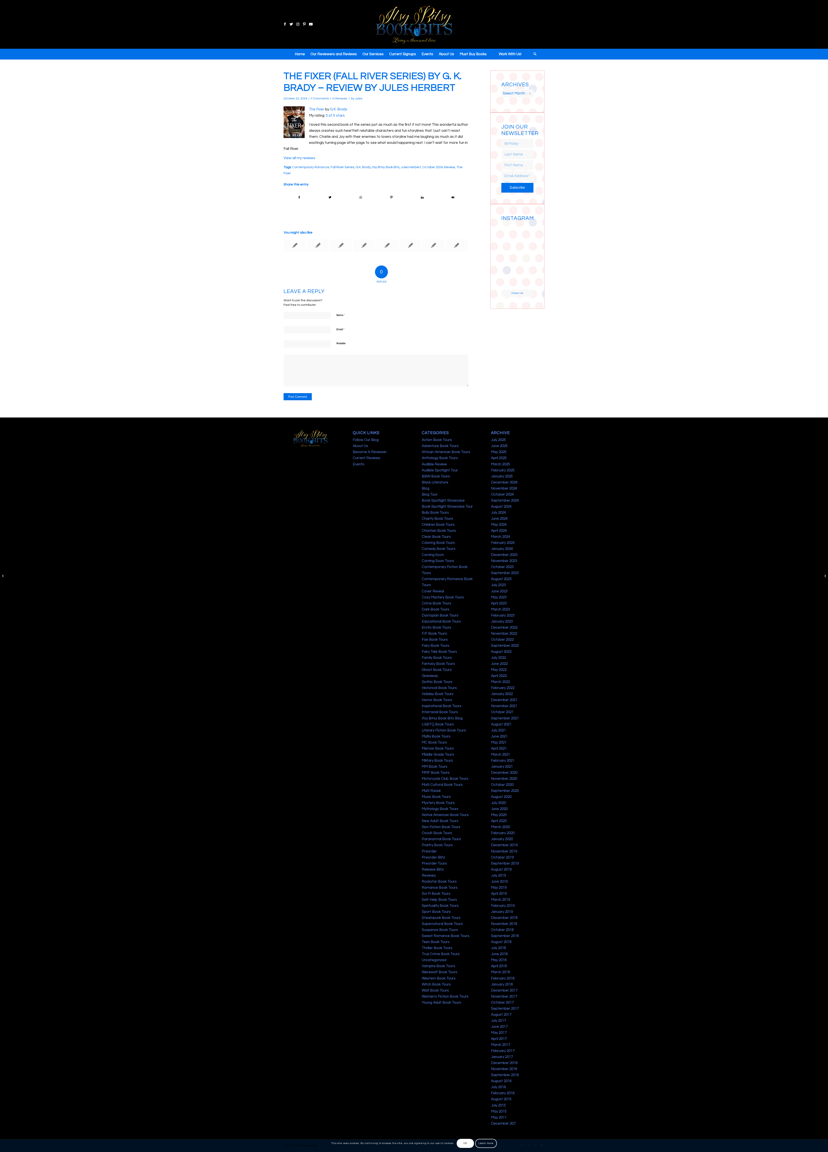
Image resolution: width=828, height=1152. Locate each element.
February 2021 (502, 761)
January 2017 (502, 1057)
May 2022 (499, 670)
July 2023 (498, 585)
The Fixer (316, 109)
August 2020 (501, 797)
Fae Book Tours (435, 640)
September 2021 (505, 718)
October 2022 (502, 640)
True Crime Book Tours (441, 954)
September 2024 (505, 500)
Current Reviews (366, 458)
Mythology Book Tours (440, 809)
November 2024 (504, 488)
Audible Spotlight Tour (440, 470)
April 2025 (499, 458)
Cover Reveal (433, 591)
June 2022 (499, 664)
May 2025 (499, 452)
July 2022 (498, 658)
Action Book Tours (437, 440)
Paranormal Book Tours (441, 839)
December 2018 (504, 918)
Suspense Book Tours (440, 930)
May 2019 (499, 888)
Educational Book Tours (441, 621)
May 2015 (499, 1111)
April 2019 (499, 894)
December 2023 (504, 555)
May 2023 (499, 597)
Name (340, 315)
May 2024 (499, 525)
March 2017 (500, 1045)
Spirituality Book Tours (440, 906)
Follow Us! (517, 293)
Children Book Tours (438, 525)
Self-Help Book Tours (439, 900)
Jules (358, 98)
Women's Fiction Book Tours (445, 996)
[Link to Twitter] (291, 24)
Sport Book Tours (436, 912)
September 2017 (505, 1009)
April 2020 (499, 821)
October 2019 (502, 857)
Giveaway (430, 676)
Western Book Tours (439, 978)
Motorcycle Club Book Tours (445, 779)
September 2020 (505, 791)
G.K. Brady (338, 109)
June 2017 (499, 1027)
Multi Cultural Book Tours (442, 785)
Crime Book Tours (436, 603)
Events (358, 464)
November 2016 (504, 1069)
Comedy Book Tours (438, 549)
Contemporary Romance (310, 167)
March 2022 (500, 682)
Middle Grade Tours (438, 754)
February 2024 (502, 543)
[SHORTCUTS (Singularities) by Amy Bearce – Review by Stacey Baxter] (387, 245)
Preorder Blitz (433, 857)
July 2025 (498, 440)
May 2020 (499, 815)
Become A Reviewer (370, 452)
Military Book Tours (437, 761)
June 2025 (499, 446)
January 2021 (502, 767)
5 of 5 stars (335, 116)
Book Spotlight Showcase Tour (447, 507)
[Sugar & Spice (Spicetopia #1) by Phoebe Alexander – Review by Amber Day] (341, 245)
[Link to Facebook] (285, 24)
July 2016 (498, 1087)
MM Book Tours (434, 767)
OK (465, 1143)
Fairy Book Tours (435, 646)
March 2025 (500, 464)
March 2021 (500, 754)
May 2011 (499, 1117)
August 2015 (501, 1099)
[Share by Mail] (453, 197)
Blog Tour (430, 494)
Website (341, 343)
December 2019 (504, 845)
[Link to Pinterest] (304, 24)
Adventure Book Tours (440, 446)
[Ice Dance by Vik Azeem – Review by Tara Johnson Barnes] (456, 245)
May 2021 (499, 742)
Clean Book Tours (436, 537)
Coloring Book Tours (438, 543)
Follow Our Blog (366, 440)
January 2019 (502, 912)
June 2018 (499, 954)
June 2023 (499, 591)
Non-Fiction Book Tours (441, 827)
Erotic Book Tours (436, 627)
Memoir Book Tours (438, 748)
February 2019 (502, 906)
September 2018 (505, 936)
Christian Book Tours (439, 531)
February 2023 (502, 615)
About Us (360, 446)
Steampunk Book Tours (441, 918)
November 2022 (504, 634)
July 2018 (498, 948)
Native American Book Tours (445, 815)
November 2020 (504, 779)
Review (449, 167)
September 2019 (505, 863)
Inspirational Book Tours (441, 706)
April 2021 (499, 748)
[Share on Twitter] (330, 197)
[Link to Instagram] (298, 24)
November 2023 (504, 561)
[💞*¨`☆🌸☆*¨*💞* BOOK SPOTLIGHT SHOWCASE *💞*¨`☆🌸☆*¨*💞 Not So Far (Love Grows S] (509, 264)
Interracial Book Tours (440, 712)
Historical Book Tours (439, 688)
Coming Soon (433, 555)
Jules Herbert (411, 167)
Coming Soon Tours (438, 561)
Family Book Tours (437, 658)
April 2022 (499, 676)
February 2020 (502, 833)
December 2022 (504, 627)
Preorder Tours (434, 863)
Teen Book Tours (436, 942)
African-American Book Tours (446, 452)
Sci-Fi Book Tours (436, 894)
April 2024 (499, 531)
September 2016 (505, 1075)
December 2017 (504, 990)
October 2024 (432, 167)
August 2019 (501, 869)
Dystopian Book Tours (440, 615)
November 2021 (504, 706)
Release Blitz (433, 869)
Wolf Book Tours (435, 990)
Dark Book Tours (435, 609)
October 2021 (502, 712)
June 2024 (499, 519)
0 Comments (320, 98)
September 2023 (505, 573)
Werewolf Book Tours (439, 972)
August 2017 (501, 1015)
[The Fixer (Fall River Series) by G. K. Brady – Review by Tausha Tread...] (3, 576)
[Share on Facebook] (299, 197)
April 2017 (499, 1039)
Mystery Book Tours (438, 803)
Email (340, 329)
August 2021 (501, 724)
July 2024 (498, 513)
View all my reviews (299, 158)
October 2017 (502, 1002)
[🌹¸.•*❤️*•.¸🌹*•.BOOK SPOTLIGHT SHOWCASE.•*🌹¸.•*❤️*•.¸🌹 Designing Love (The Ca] (509, 281)
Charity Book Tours (437, 519)
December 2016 (504, 1063)
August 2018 (501, 942)
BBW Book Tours (436, 476)
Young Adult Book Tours (441, 1002)
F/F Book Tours (434, 634)
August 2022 (501, 652)
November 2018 (504, 924)
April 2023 (499, 603)
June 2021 (499, 736)
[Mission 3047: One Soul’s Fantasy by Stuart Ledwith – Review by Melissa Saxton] (410, 245)
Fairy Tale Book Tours (439, 652)
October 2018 (502, 930)
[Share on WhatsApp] (360, 197)
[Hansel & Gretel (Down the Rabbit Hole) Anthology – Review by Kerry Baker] (295, 245)
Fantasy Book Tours (438, 664)
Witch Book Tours (436, 984)
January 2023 (502, 621)
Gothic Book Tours (437, 682)
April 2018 (499, 966)
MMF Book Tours (436, 773)
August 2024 (501, 507)
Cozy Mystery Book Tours (443, 597)
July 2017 (498, 1021)
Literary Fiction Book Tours (444, 730)
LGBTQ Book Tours (438, 724)
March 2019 (500, 900)
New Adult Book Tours (440, 821)
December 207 (503, 1123)
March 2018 (500, 972)
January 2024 (502, 549)
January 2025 (502, 476)
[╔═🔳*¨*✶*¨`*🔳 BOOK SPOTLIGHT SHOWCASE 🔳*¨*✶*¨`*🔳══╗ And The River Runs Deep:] (509, 231)
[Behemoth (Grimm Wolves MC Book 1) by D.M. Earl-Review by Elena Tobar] (318, 245)
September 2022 (505, 646)
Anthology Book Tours (440, 458)
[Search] (533, 54)
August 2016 (501, 1081)
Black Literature (435, 482)
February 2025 (502, 470)
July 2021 (498, 730)
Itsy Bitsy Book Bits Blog (442, 718)
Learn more (486, 1143)
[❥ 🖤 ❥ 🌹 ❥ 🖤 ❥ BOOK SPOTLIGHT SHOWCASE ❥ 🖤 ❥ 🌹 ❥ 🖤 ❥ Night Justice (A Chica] (525, 231)
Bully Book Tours (435, 513)
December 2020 (504, 773)
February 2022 (502, 688)
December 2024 (504, 482)
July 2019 (498, 875)
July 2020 (498, 803)
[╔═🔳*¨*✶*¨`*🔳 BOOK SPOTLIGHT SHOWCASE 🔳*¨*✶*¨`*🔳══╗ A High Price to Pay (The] (509, 248)
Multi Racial (431, 791)
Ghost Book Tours (437, 670)
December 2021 (504, 700)
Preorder (429, 851)
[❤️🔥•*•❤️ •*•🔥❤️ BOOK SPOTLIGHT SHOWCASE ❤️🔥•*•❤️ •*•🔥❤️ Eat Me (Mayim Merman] (525, 281)
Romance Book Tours (440, 888)
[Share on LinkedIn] (422, 197)
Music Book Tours (436, 797)
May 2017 (499, 1033)
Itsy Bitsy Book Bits (385, 167)
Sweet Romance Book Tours (445, 936)
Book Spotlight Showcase (443, 500)
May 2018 (499, 960)
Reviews (341, 98)
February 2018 (502, 978)
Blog (425, 488)
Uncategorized (434, 960)
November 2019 (504, 851)
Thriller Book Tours (437, 948)
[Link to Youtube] (310, 24)
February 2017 (502, 1051)
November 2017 (504, 996)
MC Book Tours (434, 742)
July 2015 (498, 1105)
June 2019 (499, 882)
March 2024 (500, 537)
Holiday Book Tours (437, 694)
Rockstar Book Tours (439, 882)
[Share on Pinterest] (391, 197)
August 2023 (501, 579)
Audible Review (434, 464)
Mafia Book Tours (436, 736)
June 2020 (499, 809)
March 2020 (500, 827)
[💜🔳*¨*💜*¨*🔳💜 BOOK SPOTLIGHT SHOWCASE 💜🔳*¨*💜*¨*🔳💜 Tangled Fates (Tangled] (525, 264)
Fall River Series (342, 167)
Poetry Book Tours (437, 845)
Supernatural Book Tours (442, 924)
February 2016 (502, 1093)
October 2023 (502, 567)
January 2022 (502, 694)
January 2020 (502, 839)
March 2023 (500, 609)
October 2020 (502, 785)
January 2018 (502, 984)
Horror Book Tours (437, 700)
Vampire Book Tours (438, 966)
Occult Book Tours (437, 833)
